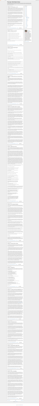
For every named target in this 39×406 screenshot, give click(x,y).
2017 (25, 10)
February (27, 25)
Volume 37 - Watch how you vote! (12, 146)
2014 (25, 12)
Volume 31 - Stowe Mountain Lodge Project (13, 345)
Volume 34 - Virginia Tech (11, 267)
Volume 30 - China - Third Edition (12, 371)
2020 (25, 8)
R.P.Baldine (29, 30)
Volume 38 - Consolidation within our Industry (14, 106)
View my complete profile (27, 41)
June (26, 22)
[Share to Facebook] (21, 73)
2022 (25, 7)
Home (15, 400)
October (26, 19)
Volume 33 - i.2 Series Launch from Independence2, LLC (15, 289)
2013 (25, 13)
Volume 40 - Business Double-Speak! (13, 47)
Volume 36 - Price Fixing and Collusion (13, 204)
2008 (25, 15)
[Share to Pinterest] (21, 44)
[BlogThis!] (20, 73)
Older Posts (22, 400)
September (27, 20)
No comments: (17, 44)
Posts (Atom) (16, 401)
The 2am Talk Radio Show (13, 2)
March (26, 24)
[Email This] (19, 44)
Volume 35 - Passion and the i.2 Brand (13, 243)
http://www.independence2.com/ (20, 302)
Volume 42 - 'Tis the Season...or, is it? (27, 17)
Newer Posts (9, 400)
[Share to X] (20, 44)
